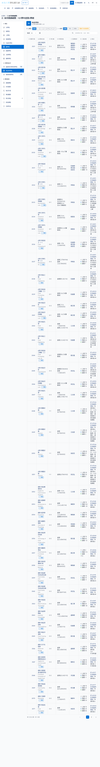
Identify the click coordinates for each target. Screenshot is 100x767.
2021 (33, 46)
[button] (40, 8)
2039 (33, 294)
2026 (33, 106)
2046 (33, 384)
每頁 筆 (34, 33)
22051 (94, 147)
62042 (94, 623)
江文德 (73, 326)
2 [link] (91, 717)
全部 (34, 28)
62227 (94, 633)
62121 (94, 272)
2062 (33, 603)
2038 (33, 279)
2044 (33, 355)
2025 (33, 93)
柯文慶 (73, 688)
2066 (33, 648)
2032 (33, 185)
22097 (94, 54)
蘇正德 (73, 305)
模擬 (42, 50)
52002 (94, 512)
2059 (33, 578)
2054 (33, 514)
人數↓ (70, 28)
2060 (33, 591)
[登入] (85, 3)
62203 (94, 522)
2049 (33, 432)
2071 (33, 709)
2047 (33, 394)
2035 (33, 229)
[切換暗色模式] (96, 3)
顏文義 (73, 168)
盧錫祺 (73, 45)
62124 (94, 195)
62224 (94, 658)
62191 (94, 489)
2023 (33, 70)
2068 (33, 675)
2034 (33, 216)
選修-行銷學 (41, 696)
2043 (33, 340)
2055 (33, 525)
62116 (94, 644)
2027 (33, 118)
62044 (94, 535)
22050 (94, 137)
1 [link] (87, 717)
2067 (33, 662)
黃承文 (73, 140)
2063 (33, 615)
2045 (33, 371)
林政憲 (73, 524)
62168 (94, 501)
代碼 (65, 28)
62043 (94, 706)
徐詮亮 (73, 47)
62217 (94, 672)
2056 (33, 538)
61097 (94, 601)
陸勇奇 (73, 93)
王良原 (73, 432)
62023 (94, 161)
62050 (94, 312)
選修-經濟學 (41, 512)
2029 (33, 140)
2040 (33, 305)
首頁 (4, 15)
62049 (94, 303)
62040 (94, 323)
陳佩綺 (73, 43)
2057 (33, 553)
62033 (94, 291)
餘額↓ (75, 28)
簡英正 (73, 662)
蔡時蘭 (73, 59)
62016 (94, 67)
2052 (33, 492)
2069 (33, 688)
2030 (33, 152)
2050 (33, 453)
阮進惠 (73, 166)
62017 (94, 78)
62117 (94, 685)
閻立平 (73, 70)
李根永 (73, 185)
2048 (33, 411)
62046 (94, 550)
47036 (94, 402)
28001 (94, 90)
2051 (33, 474)
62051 (94, 178)
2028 (33, 128)
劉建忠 (73, 216)
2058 (33, 565)
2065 (33, 636)
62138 (94, 43)
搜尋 (72, 2)
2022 (33, 59)
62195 (94, 575)
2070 (33, 698)
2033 (33, 202)
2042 (33, 326)
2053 (33, 504)
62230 (94, 695)
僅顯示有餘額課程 (84, 28)
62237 (94, 562)
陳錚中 (73, 698)
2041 (33, 315)
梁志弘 (73, 49)
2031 (33, 168)
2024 (33, 81)
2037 (33, 261)
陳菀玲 (73, 504)
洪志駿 (73, 675)
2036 (33, 244)
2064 (33, 625)
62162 (94, 612)
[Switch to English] (89, 3)
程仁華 (73, 603)
